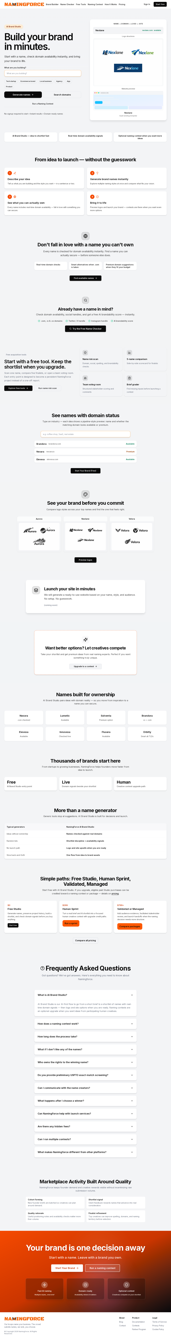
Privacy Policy (158, 1325)
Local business (46, 81)
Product (9, 87)
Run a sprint (71, 923)
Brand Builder (52, 4)
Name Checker (67, 4)
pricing (115, 893)
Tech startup (11, 81)
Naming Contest (95, 4)
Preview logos (85, 560)
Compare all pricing (85, 940)
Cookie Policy (158, 1329)
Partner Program (139, 1329)
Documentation (138, 1322)
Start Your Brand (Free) (85, 471)
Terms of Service (159, 1322)
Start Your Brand (65, 1268)
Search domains (62, 94)
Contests (135, 1325)
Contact (122, 1325)
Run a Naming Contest (42, 104)
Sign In (147, 4)
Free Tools (81, 4)
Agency (59, 81)
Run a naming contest (102, 1268)
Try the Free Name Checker (87, 328)
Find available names (84, 278)
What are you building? (15, 67)
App (68, 81)
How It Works (111, 4)
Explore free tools (17, 388)
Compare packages (129, 926)
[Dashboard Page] (31, 4)
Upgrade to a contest (84, 666)
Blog (121, 1322)
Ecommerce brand (28, 81)
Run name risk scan (47, 388)
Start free (160, 4)
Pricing (122, 4)
